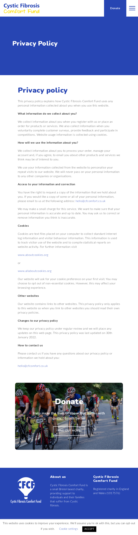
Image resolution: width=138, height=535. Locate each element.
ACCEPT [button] (89, 529)
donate (115, 8)
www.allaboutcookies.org (34, 271)
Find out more (69, 430)
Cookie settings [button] (68, 529)
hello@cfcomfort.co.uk (91, 201)
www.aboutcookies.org (33, 255)
